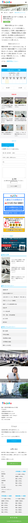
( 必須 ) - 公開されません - (9, 157)
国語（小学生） (18, 478)
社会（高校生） (18, 509)
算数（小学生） (18, 481)
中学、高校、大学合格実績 (9, 315)
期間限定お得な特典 (6, 245)
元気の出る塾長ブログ (8, 293)
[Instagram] (14, 517)
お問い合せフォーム (14, 463)
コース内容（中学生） (6, 498)
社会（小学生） (18, 485)
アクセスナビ (14, 440)
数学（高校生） (18, 505)
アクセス (3, 485)
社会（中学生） (4, 509)
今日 (17, 74)
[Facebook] (11, 517)
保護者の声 (5, 289)
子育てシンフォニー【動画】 (9, 300)
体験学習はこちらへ (12, 61)
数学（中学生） (4, 505)
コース (2, 478)
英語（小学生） (18, 483)
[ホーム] (1, 12)
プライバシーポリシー (6, 489)
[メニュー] (25, 2)
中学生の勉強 (6, 334)
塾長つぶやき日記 (7, 345)
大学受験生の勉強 (7, 341)
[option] (14, 245)
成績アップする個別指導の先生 (10, 304)
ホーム (2, 471)
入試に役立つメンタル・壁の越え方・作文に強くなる (14, 297)
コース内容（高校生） (20, 498)
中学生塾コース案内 (6, 496)
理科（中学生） (4, 507)
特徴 (2, 476)
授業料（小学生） (19, 476)
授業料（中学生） (5, 500)
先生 (2, 482)
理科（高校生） (18, 507)
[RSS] (16, 517)
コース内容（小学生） (20, 474)
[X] (12, 517)
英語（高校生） (18, 512)
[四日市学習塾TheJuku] (6, 2)
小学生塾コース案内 (20, 471)
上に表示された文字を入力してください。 (14, 180)
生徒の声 (6, 21)
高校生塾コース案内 (20, 496)
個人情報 (3, 487)
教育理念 (3, 473)
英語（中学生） (4, 512)
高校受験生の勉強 (7, 338)
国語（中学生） (4, 503)
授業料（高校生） (19, 500)
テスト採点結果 (6, 311)
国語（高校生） (18, 503)
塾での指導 (5, 331)
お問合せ (3, 491)
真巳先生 (5, 322)
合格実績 (3, 480)
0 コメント (8, 144)
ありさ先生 (5, 318)
